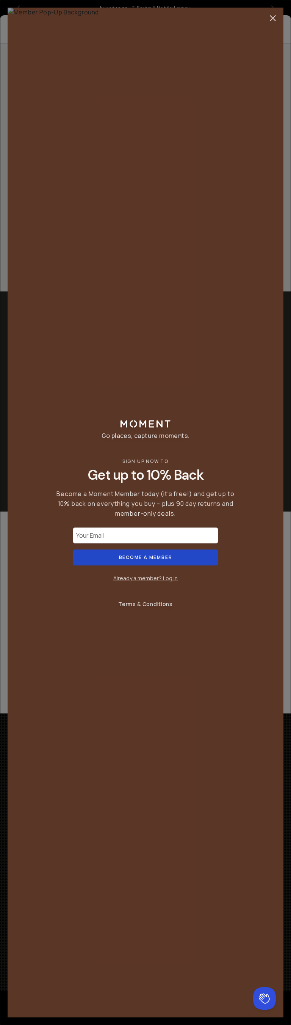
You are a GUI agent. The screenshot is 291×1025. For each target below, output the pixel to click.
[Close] (272, 18)
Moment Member (114, 494)
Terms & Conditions (145, 604)
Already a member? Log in (145, 578)
